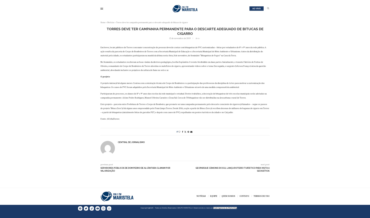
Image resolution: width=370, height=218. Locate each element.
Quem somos (228, 196)
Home (103, 22)
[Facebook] (80, 208)
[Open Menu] (101, 8)
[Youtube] (97, 208)
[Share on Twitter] (185, 131)
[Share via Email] (191, 131)
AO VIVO (256, 8)
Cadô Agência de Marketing (225, 208)
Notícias (110, 22)
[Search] (268, 8)
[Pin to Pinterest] (188, 131)
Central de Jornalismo (131, 142)
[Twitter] (86, 208)
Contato (244, 196)
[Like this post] (179, 131)
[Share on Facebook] (182, 131)
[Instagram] (103, 208)
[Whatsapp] (109, 208)
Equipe (213, 196)
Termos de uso (262, 196)
